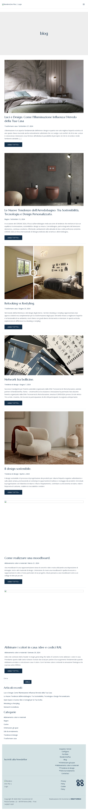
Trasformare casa (11, 126)
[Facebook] (78, 781)
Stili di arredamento (11, 731)
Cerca (6, 678)
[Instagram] (81, 781)
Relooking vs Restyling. (20, 303)
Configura (65, 751)
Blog (65, 759)
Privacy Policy (63, 782)
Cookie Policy (63, 787)
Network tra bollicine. (19, 379)
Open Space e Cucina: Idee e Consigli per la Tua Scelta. (23, 700)
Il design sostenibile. (18, 469)
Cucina (6, 724)
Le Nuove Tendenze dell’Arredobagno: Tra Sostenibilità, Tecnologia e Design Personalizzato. (42, 212)
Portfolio (65, 754)
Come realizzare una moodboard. (27, 558)
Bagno (7, 219)
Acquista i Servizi (65, 749)
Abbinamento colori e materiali (16, 563)
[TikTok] (78, 784)
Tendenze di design (11, 384)
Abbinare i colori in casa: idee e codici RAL (33, 647)
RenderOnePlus (65, 757)
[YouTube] (82, 784)
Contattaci (65, 773)
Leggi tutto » (14, 144)
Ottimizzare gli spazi (11, 728)
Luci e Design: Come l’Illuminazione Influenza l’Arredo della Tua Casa (28, 693)
